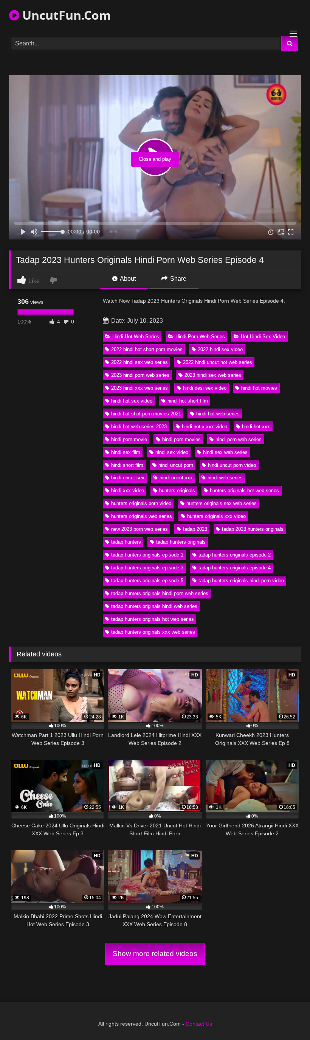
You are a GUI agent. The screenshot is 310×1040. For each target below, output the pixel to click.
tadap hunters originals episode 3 (147, 568)
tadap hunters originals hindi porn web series (159, 593)
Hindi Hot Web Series (135, 336)
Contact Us (199, 1024)
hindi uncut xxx (176, 477)
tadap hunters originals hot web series (152, 619)
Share (177, 278)
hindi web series (225, 477)
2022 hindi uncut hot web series (217, 362)
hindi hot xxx (256, 426)
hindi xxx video (127, 490)
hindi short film (127, 465)
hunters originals (177, 490)
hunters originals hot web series (244, 490)
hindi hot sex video (131, 401)
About (127, 278)
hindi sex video (171, 452)
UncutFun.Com (65, 15)
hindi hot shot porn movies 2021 (146, 414)
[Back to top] (286, 1017)
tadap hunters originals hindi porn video (241, 580)
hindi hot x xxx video (204, 426)
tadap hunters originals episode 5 (147, 580)
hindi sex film (125, 452)
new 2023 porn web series (139, 529)
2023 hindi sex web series (212, 375)
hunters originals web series (141, 516)
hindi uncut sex (127, 477)
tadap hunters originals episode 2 (234, 555)
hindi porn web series (238, 439)
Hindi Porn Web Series (200, 336)
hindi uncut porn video (232, 465)
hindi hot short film (187, 401)
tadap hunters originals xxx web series (153, 632)
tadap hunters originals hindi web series (154, 606)
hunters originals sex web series (221, 503)
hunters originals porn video (141, 503)
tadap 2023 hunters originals (253, 529)
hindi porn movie (129, 439)
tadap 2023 (195, 529)
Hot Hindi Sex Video (263, 336)
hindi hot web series (218, 414)
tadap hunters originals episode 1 (147, 555)
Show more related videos (155, 954)
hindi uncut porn (175, 465)
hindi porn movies (181, 439)
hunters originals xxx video (216, 516)
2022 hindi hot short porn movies (147, 349)
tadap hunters (126, 542)
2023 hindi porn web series (140, 375)
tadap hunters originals (181, 542)
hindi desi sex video (204, 388)
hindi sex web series (225, 452)
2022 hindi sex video (220, 349)
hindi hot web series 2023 (139, 426)
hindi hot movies (259, 388)
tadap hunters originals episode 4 (234, 568)
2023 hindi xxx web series (139, 388)
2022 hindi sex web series (139, 362)
